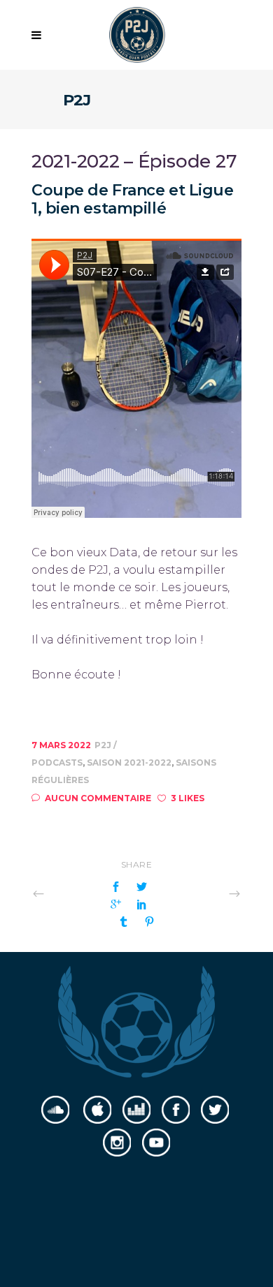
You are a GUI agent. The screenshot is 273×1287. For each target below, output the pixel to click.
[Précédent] (69, 893)
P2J (103, 745)
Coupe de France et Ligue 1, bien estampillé (132, 199)
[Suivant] (203, 893)
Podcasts (57, 762)
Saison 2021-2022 (129, 762)
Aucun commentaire (98, 798)
